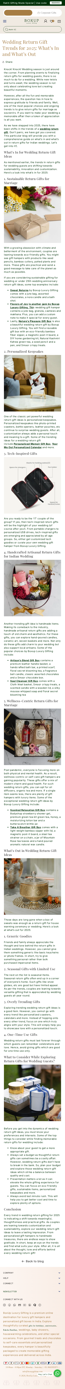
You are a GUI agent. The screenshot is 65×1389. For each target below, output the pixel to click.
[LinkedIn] (29, 1305)
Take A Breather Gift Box (25, 827)
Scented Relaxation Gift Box (27, 810)
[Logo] (25, 21)
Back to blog (35, 1261)
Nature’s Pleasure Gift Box (35, 321)
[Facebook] (9, 1305)
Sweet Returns (19, 290)
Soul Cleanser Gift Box (24, 681)
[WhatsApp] (57, 1373)
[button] (59, 21)
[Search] (6, 29)
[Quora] (34, 1305)
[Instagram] (4, 1305)
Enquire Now (52, 3)
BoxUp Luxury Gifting (36, 1376)
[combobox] (32, 29)
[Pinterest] (39, 1305)
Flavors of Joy (19, 304)
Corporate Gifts (48, 12)
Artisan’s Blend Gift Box (25, 660)
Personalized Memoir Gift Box (32, 443)
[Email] (19, 1305)
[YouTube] (24, 1305)
